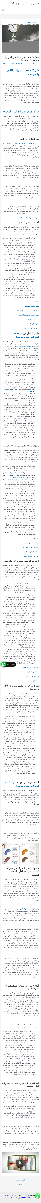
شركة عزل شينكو (34, 672)
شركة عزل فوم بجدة (33, 680)
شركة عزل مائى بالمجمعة (31, 543)
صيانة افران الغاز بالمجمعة (31, 556)
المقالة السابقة (20, 1180)
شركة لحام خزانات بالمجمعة (30, 552)
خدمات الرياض (27, 63)
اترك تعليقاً (36, 63)
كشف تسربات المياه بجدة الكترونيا (29, 315)
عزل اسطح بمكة (34, 324)
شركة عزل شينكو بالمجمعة (31, 547)
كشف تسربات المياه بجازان (31, 306)
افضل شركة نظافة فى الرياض (27, 218)
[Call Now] (3, 664)
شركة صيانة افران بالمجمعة (31, 667)
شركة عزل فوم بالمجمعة (31, 328)
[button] (3, 10)
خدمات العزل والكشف (15, 63)
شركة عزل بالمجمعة (18, 477)
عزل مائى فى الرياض (32, 676)
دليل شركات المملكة (25, 3)
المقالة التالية (20, 1185)
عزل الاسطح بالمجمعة (32, 319)
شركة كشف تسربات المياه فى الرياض (28, 310)
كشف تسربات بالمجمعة (25, 143)
